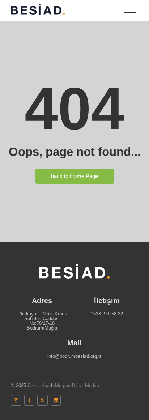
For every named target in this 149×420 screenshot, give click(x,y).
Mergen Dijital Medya (77, 385)
